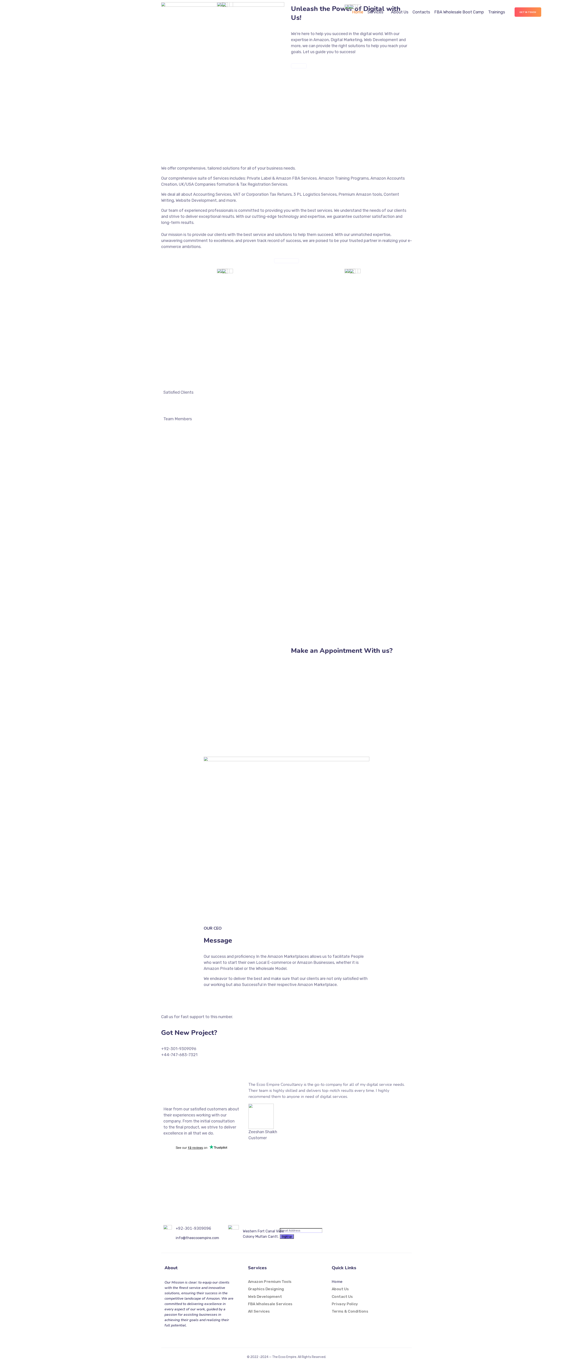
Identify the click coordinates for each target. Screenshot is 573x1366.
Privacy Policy (345, 1304)
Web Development (265, 1296)
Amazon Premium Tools (270, 1281)
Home (357, 12)
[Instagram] (176, 1334)
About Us (399, 12)
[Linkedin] (185, 1334)
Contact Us (342, 1296)
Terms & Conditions (350, 1311)
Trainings (496, 12)
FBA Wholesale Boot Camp (459, 12)
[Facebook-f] (167, 1334)
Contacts (421, 12)
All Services (259, 1311)
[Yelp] (194, 1334)
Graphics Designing (266, 1289)
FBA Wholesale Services (270, 1304)
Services (375, 12)
